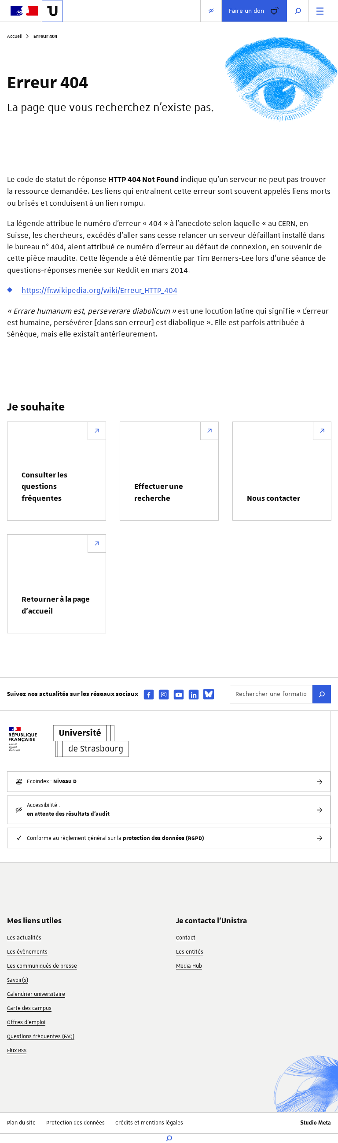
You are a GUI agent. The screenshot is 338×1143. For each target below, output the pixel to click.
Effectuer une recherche (158, 492)
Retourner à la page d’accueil (56, 605)
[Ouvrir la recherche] (298, 11)
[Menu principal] (320, 11)
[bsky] (209, 694)
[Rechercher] (321, 694)
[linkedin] (194, 694)
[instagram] (164, 694)
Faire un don (246, 11)
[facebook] (149, 694)
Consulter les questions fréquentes (44, 486)
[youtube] (179, 694)
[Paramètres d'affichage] (211, 11)
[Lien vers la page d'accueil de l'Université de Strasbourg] (52, 11)
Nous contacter (273, 498)
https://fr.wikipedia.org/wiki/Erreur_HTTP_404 (99, 290)
